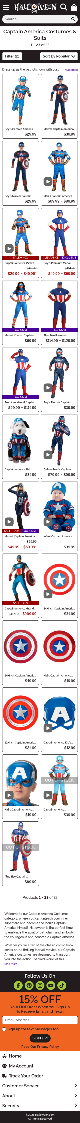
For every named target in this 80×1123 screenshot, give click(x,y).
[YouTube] (50, 985)
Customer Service (21, 1086)
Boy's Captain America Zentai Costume (19, 129)
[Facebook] (18, 985)
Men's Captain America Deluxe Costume (58, 196)
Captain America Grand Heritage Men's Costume (20, 608)
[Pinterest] (29, 985)
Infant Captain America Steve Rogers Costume (58, 536)
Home (15, 1056)
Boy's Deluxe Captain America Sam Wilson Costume (57, 402)
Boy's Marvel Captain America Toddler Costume (18, 196)
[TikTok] (61, 985)
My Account (21, 1066)
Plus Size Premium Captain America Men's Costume (58, 335)
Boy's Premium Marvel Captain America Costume (58, 263)
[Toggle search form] (63, 7)
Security (10, 1105)
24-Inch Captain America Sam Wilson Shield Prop (20, 675)
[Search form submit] (73, 19)
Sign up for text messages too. (33, 1029)
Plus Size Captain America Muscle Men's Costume (19, 876)
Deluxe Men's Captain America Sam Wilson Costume (57, 469)
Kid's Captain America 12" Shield (57, 675)
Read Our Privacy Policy (40, 1047)
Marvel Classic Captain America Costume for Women (19, 335)
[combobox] (35, 19)
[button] (74, 7)
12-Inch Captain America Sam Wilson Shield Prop (20, 742)
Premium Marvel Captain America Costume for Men (20, 402)
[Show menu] (6, 7)
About (8, 1095)
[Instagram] (40, 985)
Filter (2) (12, 56)
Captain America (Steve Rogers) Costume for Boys (19, 263)
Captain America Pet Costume (17, 469)
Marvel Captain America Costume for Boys (59, 129)
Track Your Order (26, 1076)
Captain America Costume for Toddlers (57, 809)
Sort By (56, 56)
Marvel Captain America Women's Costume (20, 536)
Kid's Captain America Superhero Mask (18, 809)
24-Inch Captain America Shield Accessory (59, 608)
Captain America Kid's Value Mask (57, 742)
